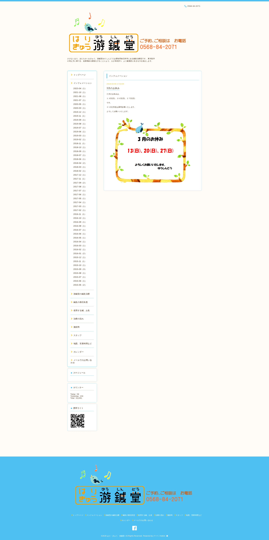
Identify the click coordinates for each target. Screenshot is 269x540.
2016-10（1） (80, 218)
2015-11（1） (79, 261)
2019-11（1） (79, 116)
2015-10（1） (80, 265)
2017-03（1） (80, 206)
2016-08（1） (80, 226)
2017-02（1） (80, 210)
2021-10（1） (80, 92)
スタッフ (78, 335)
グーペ (156, 536)
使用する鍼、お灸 (82, 310)
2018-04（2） (80, 163)
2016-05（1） (80, 238)
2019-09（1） (80, 120)
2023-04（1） (80, 88)
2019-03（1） (80, 135)
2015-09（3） (80, 269)
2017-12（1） (80, 175)
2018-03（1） (80, 167)
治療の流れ (79, 319)
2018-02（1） (80, 171)
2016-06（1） (80, 234)
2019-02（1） (80, 139)
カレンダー (79, 352)
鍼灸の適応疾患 (81, 302)
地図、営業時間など (83, 343)
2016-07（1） (80, 230)
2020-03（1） (80, 108)
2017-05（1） (80, 198)
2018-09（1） (80, 151)
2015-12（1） (80, 257)
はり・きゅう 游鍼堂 (116, 536)
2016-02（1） (80, 249)
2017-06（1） (80, 194)
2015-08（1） (80, 273)
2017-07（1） (80, 190)
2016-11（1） (79, 214)
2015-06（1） (80, 281)
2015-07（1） (80, 277)
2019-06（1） (80, 132)
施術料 (77, 327)
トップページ (80, 75)
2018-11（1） (79, 143)
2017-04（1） (80, 202)
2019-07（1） (80, 128)
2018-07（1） (80, 155)
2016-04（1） (80, 242)
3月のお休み (113, 88)
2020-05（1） (80, 104)
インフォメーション (83, 83)
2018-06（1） (80, 159)
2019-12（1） (80, 112)
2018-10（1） (80, 147)
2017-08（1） (80, 187)
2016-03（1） (80, 245)
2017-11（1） (79, 179)
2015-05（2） (80, 285)
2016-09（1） (80, 222)
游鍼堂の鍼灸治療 (82, 294)
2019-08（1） (80, 124)
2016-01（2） (80, 253)
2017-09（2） (80, 183)
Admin (162, 536)
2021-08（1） (80, 96)
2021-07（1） (80, 100)
